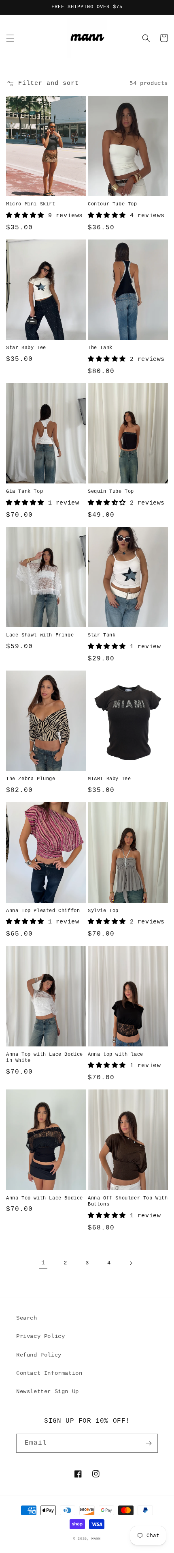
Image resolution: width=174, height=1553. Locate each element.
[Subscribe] (148, 1443)
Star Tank (101, 635)
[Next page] (131, 1263)
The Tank (100, 348)
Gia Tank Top (24, 491)
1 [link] (43, 1263)
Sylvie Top (103, 911)
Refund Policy (39, 1355)
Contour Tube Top (112, 204)
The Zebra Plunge (30, 779)
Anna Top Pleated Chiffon (43, 911)
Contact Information (49, 1373)
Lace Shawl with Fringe (40, 635)
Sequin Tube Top (111, 491)
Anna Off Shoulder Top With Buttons (128, 1201)
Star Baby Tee (26, 348)
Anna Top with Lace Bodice (44, 1198)
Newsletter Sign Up (47, 1391)
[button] (10, 38)
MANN (96, 1539)
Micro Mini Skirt (30, 204)
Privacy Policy (40, 1336)
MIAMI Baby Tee (109, 779)
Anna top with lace (115, 1054)
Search (26, 1318)
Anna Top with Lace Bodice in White (44, 1058)
